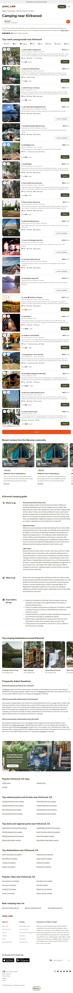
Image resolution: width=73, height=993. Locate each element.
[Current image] (8, 63)
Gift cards (5, 926)
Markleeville (42, 691)
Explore (4, 11)
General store (6, 929)
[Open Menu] (69, 6)
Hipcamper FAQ (7, 942)
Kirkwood (25, 11)
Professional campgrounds (27, 932)
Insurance (22, 936)
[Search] (68, 21)
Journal (4, 932)
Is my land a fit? (24, 929)
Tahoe (30, 723)
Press (4, 939)
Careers (4, 936)
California (18, 11)
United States (11, 11)
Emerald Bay (24, 727)
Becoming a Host (24, 926)
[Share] (8, 49)
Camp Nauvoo (21, 473)
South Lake (16, 725)
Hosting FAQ (23, 942)
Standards (22, 939)
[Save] (4, 49)
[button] (36, 685)
